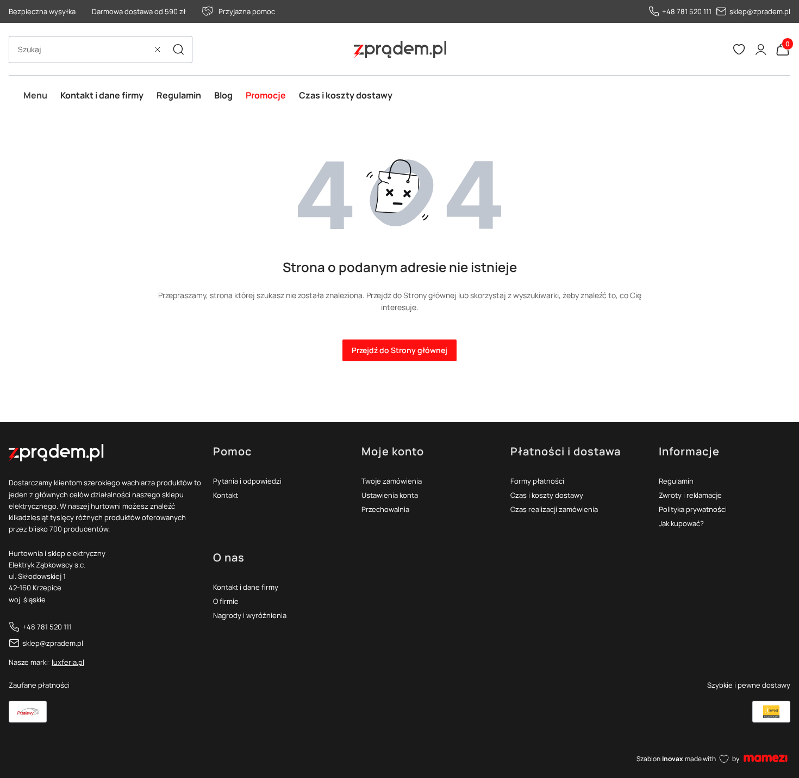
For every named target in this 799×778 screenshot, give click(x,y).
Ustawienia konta (389, 495)
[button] (178, 49)
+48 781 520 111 (686, 11)
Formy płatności (537, 481)
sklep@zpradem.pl (759, 11)
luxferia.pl (68, 662)
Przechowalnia (385, 509)
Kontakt (225, 495)
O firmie (226, 601)
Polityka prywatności (693, 509)
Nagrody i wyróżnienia (249, 615)
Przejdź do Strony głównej (399, 350)
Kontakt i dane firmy (245, 587)
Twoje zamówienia (391, 481)
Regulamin (676, 481)
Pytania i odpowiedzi (247, 481)
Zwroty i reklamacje (690, 495)
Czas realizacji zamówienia (554, 509)
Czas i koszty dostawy (546, 495)
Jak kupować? (681, 523)
